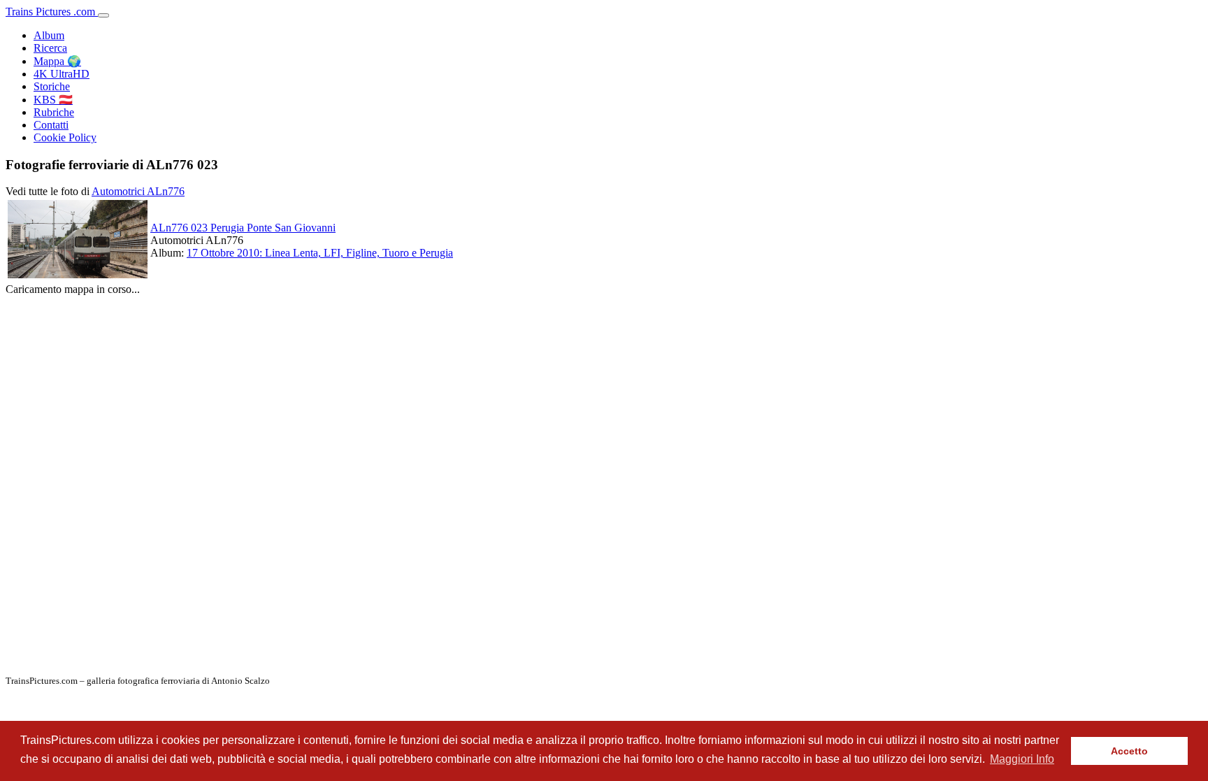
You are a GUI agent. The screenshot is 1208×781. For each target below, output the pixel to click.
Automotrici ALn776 (138, 191)
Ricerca (50, 48)
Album (49, 35)
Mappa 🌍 (57, 61)
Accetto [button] (1129, 751)
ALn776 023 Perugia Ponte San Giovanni (243, 228)
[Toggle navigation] (103, 15)
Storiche (52, 86)
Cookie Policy (65, 137)
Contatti (51, 125)
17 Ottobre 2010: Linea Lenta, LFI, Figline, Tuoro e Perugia (320, 253)
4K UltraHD (61, 74)
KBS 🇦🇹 (53, 100)
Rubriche (54, 112)
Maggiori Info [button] (1022, 759)
